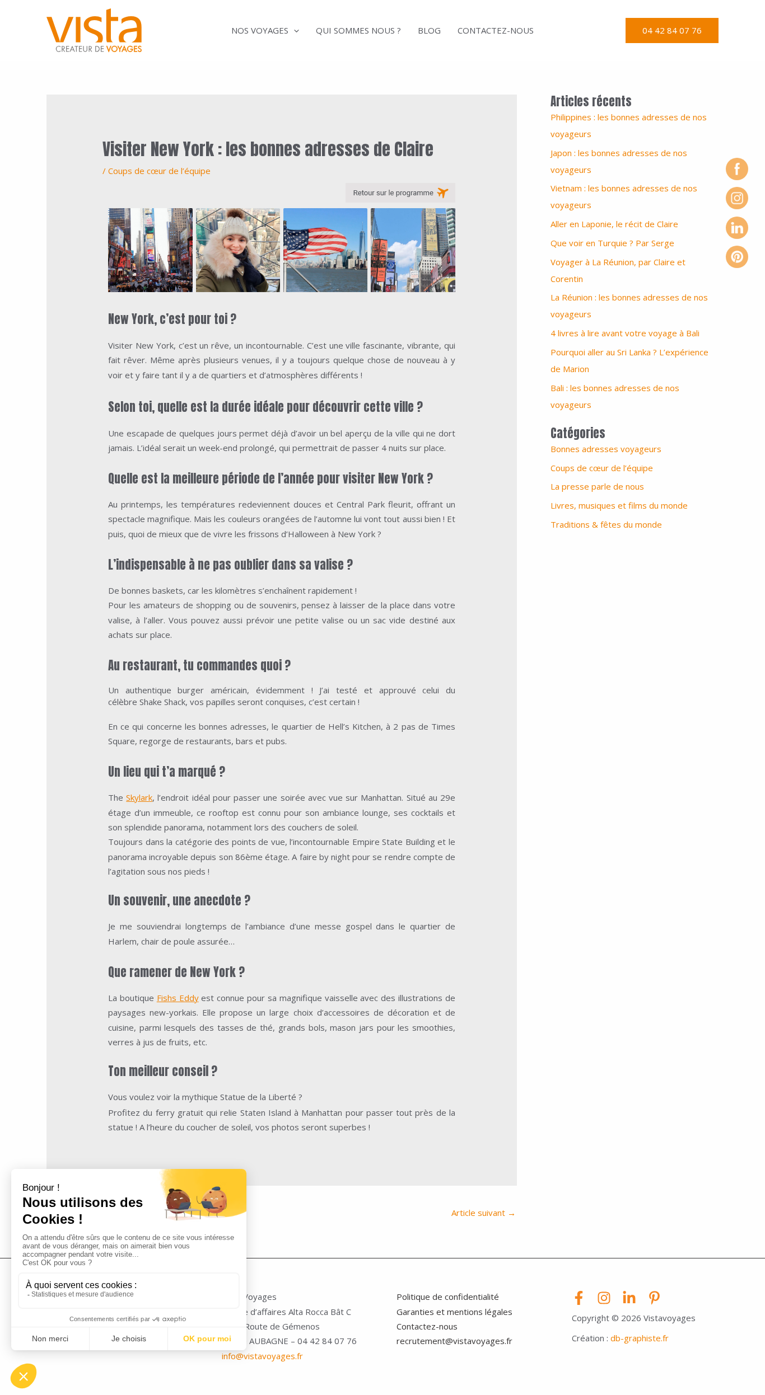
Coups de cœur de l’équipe (159, 170)
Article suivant (483, 1212)
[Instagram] (604, 1298)
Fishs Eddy (178, 997)
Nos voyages (259, 30)
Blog (429, 30)
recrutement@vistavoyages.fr (454, 1340)
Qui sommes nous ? (358, 30)
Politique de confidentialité (448, 1296)
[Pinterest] (654, 1298)
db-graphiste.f (637, 1338)
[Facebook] (579, 1298)
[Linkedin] (629, 1298)
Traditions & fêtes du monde (606, 524)
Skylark (139, 797)
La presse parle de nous (597, 486)
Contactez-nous (496, 30)
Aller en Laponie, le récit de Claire (614, 223)
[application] (293, 30)
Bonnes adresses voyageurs (606, 448)
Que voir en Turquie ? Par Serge (612, 242)
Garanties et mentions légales (454, 1311)
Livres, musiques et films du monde (619, 505)
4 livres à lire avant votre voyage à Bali (625, 333)
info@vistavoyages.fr (262, 1355)
